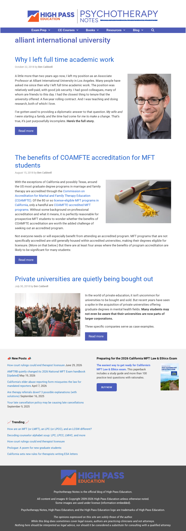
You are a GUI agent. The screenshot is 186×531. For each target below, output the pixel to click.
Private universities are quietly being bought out (84, 279)
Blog (136, 30)
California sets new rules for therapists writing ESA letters (42, 454)
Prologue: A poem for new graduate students (34, 447)
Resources (114, 30)
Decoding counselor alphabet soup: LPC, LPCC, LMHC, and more (46, 435)
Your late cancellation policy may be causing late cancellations (45, 402)
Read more (26, 131)
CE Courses (66, 30)
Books (90, 30)
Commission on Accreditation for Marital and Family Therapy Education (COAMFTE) (52, 195)
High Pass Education (119, 491)
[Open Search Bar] (152, 30)
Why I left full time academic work (64, 59)
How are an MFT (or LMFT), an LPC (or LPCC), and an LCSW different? (49, 429)
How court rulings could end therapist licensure (36, 365)
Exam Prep (38, 30)
